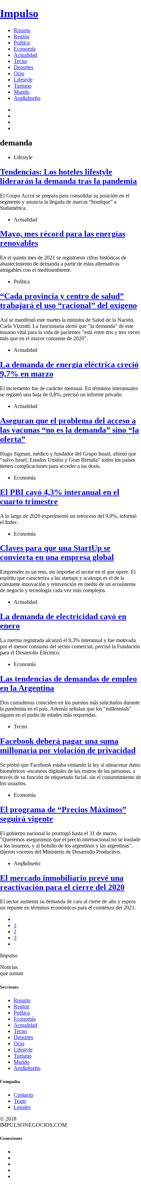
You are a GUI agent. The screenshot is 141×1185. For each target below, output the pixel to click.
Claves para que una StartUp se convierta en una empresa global (57, 553)
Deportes (23, 67)
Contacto (23, 1095)
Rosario (22, 30)
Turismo (22, 86)
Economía (25, 49)
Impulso (19, 13)
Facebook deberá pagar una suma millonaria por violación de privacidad (68, 746)
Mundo (21, 92)
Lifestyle (23, 79)
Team (20, 1101)
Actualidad (25, 55)
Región (21, 36)
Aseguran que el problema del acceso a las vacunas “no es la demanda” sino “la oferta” (69, 430)
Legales (22, 1107)
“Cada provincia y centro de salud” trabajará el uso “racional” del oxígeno (68, 301)
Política (22, 43)
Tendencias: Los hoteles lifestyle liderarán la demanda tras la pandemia (68, 176)
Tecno (20, 61)
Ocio (19, 73)
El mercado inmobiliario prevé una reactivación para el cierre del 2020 (62, 883)
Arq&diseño (27, 98)
